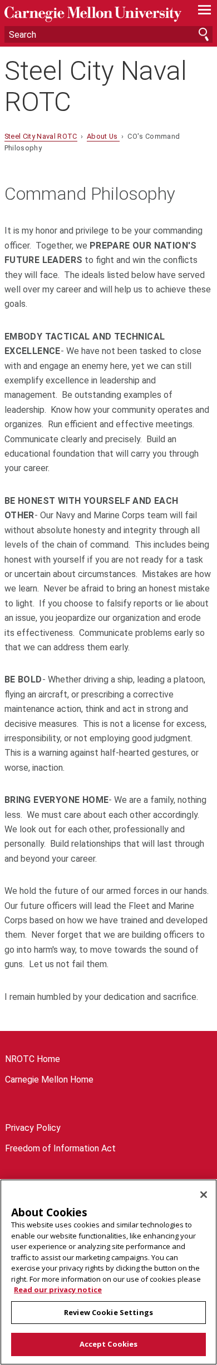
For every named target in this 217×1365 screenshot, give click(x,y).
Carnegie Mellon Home (49, 1079)
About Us (103, 136)
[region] (108, 1272)
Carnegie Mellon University (92, 14)
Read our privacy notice (58, 1290)
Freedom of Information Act (60, 1148)
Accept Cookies (109, 1344)
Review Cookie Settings (108, 1312)
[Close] (203, 1194)
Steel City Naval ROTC (95, 86)
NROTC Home (32, 1059)
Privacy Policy (33, 1128)
